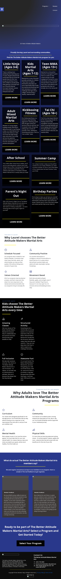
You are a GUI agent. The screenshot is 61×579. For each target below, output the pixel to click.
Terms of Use (48, 572)
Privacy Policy (40, 572)
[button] (2, 9)
